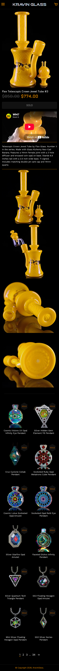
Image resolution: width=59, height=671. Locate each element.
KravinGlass (38, 667)
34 (33, 654)
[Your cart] (56, 4)
